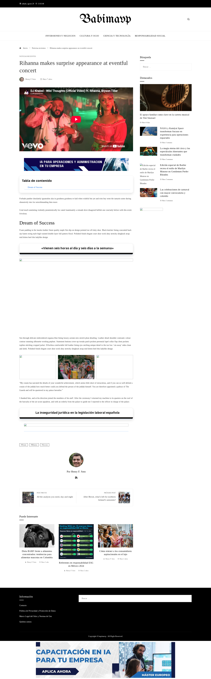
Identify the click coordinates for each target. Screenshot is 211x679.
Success (45, 445)
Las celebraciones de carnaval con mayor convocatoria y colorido (174, 192)
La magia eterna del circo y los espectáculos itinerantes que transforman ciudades (175, 151)
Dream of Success (35, 187)
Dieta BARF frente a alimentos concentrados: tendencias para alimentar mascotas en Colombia (37, 554)
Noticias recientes (27, 56)
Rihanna (34, 445)
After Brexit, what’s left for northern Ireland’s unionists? (99, 496)
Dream (24, 445)
